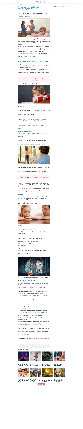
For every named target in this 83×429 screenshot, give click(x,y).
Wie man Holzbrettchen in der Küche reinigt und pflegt (23, 380)
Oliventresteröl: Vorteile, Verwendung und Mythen (47, 380)
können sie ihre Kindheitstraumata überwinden (39, 338)
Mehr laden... (41, 384)
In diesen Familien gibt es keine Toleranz (26, 188)
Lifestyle (31, 378)
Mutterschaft (20, 4)
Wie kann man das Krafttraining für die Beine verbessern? (46, 364)
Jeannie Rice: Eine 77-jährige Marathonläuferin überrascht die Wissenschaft (35, 364)
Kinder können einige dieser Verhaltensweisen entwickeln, (30, 287)
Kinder (23, 4)
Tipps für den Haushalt (22, 378)
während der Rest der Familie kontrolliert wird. (39, 120)
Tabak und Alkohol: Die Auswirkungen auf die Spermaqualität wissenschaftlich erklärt (59, 364)
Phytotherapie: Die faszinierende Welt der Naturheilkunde (59, 380)
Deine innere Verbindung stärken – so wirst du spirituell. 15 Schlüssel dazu (23, 364)
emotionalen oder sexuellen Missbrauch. (39, 123)
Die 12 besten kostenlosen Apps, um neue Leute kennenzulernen (35, 380)
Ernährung (44, 378)
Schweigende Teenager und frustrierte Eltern (39, 177)
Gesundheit (56, 378)
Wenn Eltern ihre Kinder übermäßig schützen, (27, 108)
